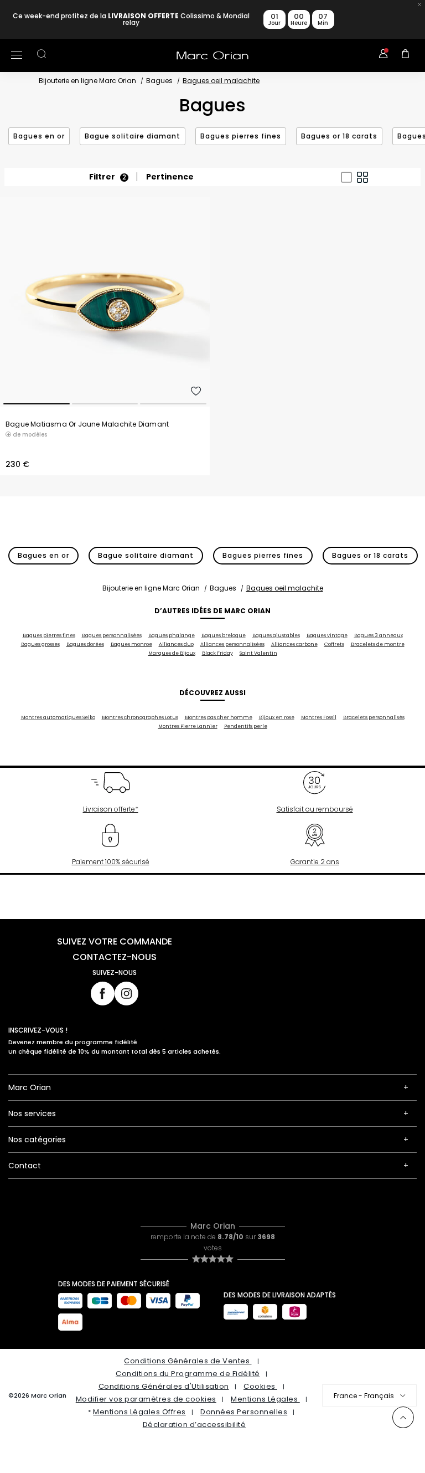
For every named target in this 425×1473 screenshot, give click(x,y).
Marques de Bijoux (171, 653)
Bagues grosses (40, 644)
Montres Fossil (318, 717)
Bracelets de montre (378, 644)
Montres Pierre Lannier (187, 726)
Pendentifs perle (245, 726)
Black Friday (217, 653)
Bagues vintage (327, 635)
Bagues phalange (171, 635)
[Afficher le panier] (406, 55)
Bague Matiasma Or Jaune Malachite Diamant (87, 424)
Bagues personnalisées (112, 635)
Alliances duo (176, 644)
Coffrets (334, 644)
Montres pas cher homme (218, 717)
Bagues (159, 80)
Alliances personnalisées (232, 644)
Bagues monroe (131, 644)
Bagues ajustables (276, 635)
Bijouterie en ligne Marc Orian (87, 80)
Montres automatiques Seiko (58, 717)
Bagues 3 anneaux (378, 635)
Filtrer (107, 177)
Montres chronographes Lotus (140, 717)
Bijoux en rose (276, 717)
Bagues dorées (85, 644)
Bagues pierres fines (240, 136)
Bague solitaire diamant (132, 136)
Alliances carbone (294, 644)
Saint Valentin (258, 653)
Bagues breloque (223, 635)
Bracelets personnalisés (374, 717)
